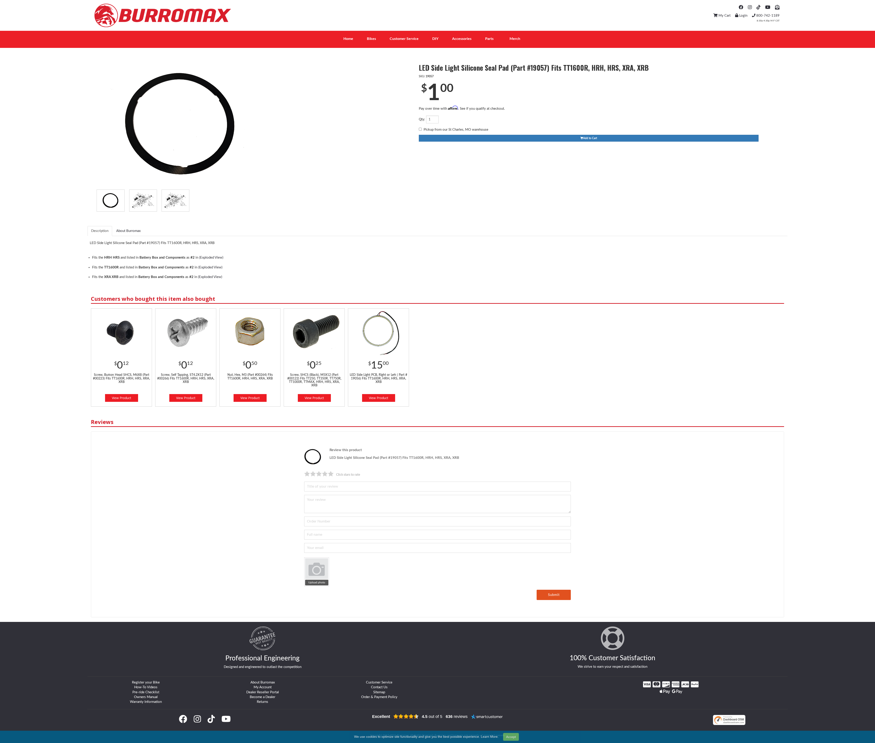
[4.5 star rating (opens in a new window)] (406, 716)
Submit (554, 595)
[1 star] (307, 474)
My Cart (724, 15)
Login (742, 15)
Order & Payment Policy (379, 697)
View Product (121, 398)
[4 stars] (325, 474)
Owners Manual (146, 697)
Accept (511, 737)
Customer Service (379, 682)
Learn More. (490, 736)
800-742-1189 (767, 15)
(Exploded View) (211, 257)
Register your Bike (146, 682)
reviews (457, 716)
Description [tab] (99, 231)
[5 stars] (331, 474)
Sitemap (379, 692)
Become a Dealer (262, 697)
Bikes (371, 39)
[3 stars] (319, 474)
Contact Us (379, 687)
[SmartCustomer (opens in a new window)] (487, 716)
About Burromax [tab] (128, 231)
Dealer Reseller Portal (262, 692)
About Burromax (262, 682)
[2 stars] (313, 474)
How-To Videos (145, 687)
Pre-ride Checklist (145, 692)
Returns (262, 702)
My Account (263, 687)
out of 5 (432, 716)
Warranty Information (146, 702)
